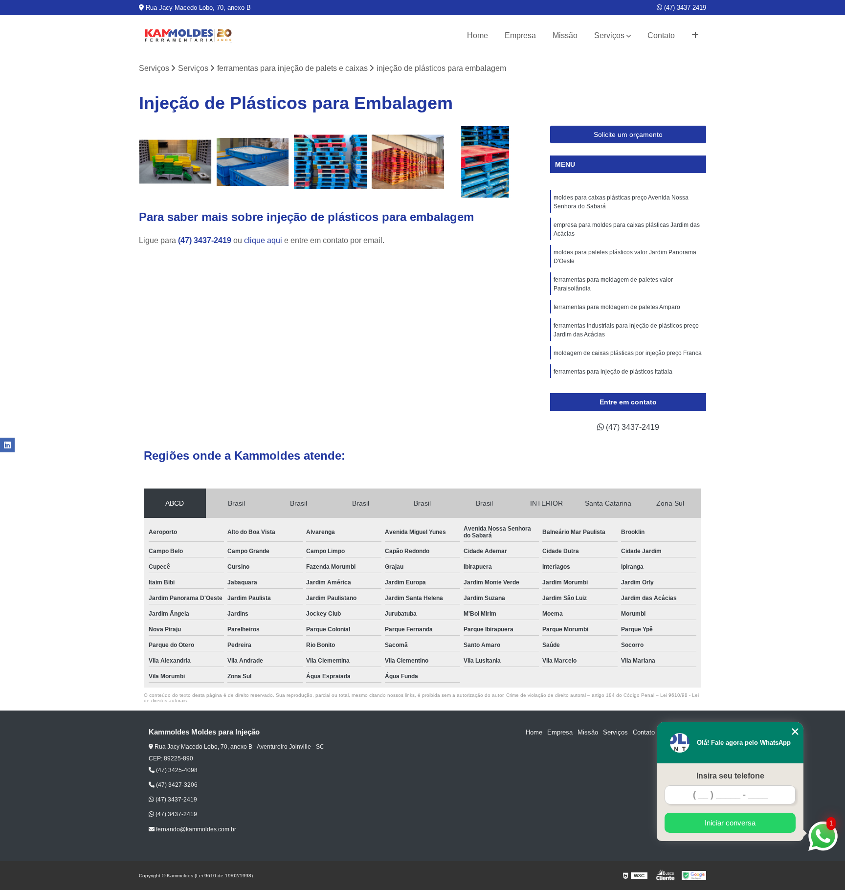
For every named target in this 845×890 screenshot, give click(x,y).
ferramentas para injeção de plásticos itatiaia (613, 371)
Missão (565, 35)
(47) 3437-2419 (684, 7)
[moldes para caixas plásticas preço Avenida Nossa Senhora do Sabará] (175, 162)
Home (477, 35)
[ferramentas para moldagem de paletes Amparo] (485, 162)
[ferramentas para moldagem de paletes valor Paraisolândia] (408, 162)
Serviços (609, 35)
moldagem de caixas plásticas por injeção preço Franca (628, 353)
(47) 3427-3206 (176, 784)
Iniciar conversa (730, 823)
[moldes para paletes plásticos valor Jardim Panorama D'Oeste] (330, 162)
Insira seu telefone (730, 776)
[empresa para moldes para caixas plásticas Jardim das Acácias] (253, 162)
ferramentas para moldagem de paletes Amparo (617, 307)
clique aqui (263, 240)
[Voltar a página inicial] (188, 36)
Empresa (520, 35)
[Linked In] (7, 445)
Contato (661, 35)
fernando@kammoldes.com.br (195, 829)
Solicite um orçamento (628, 134)
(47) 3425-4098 (176, 770)
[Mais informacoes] (695, 35)
